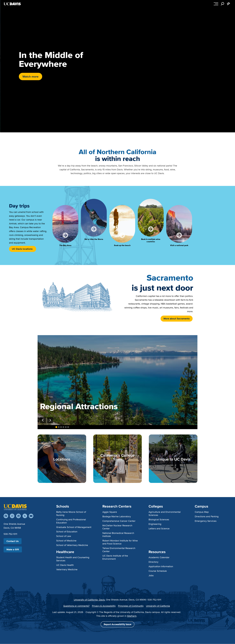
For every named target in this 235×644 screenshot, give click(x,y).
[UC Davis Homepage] (12, 3)
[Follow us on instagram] (12, 516)
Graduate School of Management (73, 527)
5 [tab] (66, 427)
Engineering (155, 524)
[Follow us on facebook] (6, 516)
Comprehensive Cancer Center (118, 521)
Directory (153, 562)
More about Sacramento (177, 318)
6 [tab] (68, 427)
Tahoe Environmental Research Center (118, 549)
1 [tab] (56, 427)
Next (50, 420)
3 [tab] (61, 427)
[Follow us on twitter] (25, 516)
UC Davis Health (65, 565)
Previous (43, 420)
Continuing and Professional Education (71, 521)
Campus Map (202, 512)
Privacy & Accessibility (104, 606)
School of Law (63, 536)
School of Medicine (66, 540)
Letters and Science (159, 528)
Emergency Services (205, 521)
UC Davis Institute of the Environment (115, 557)
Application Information (161, 566)
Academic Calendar (159, 557)
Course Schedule (158, 571)
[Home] (15, 507)
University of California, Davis (89, 599)
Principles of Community (131, 606)
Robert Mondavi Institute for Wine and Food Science (120, 542)
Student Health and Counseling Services (72, 559)
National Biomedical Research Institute (118, 534)
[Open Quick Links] (228, 4)
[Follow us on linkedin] (18, 516)
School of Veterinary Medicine (72, 545)
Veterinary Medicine (66, 569)
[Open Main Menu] (216, 4)
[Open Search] (222, 4)
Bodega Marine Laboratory (116, 516)
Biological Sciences (159, 519)
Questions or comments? (76, 606)
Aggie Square (109, 512)
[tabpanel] (117, 380)
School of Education (66, 531)
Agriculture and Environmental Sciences (165, 513)
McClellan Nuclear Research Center (117, 527)
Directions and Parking (207, 516)
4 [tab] (63, 427)
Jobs (151, 575)
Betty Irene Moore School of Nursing (71, 513)
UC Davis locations (22, 249)
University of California (158, 606)
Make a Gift (12, 549)
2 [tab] (59, 427)
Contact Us (12, 541)
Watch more (30, 76)
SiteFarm (131, 616)
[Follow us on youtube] (31, 516)
